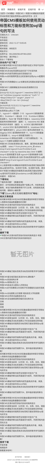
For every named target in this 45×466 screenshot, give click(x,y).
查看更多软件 (6, 450)
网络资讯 (11, 9)
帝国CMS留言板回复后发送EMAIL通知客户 (17, 277)
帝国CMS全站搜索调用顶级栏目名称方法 (16, 299)
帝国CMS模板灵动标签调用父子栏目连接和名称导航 (21, 210)
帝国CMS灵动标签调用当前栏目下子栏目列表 (18, 71)
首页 (3, 9)
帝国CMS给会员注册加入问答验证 (14, 285)
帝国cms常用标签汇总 (9, 282)
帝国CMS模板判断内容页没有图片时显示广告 (18, 213)
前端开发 (22, 9)
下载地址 (6, 59)
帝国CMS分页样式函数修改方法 (13, 296)
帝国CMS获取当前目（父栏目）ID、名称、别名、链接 (22, 207)
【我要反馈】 (18, 182)
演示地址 (13, 56)
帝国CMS (20, 13)
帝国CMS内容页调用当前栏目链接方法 (16, 73)
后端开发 (32, 9)
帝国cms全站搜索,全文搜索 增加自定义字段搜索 (20, 293)
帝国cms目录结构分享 (9, 279)
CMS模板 (10, 13)
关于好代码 (18, 457)
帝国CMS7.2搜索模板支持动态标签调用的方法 (19, 87)
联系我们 (27, 457)
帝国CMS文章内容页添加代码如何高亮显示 (17, 205)
